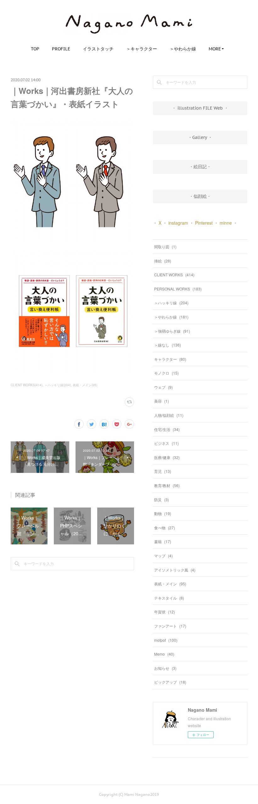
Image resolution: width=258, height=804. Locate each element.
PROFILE (61, 49)
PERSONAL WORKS (178, 288)
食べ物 (164, 527)
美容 (161, 401)
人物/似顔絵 (168, 415)
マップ (163, 555)
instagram (178, 223)
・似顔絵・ (200, 196)
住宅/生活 (167, 429)
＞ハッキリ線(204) (57, 385)
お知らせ (165, 668)
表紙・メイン (170, 583)
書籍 (162, 541)
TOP (35, 49)
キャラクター (170, 359)
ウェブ (163, 387)
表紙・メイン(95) (85, 385)
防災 (161, 499)
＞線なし (167, 344)
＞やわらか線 (183, 49)
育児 (162, 471)
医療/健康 (167, 457)
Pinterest (204, 223)
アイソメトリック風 (174, 569)
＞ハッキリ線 (171, 302)
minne (226, 223)
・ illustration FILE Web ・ (200, 108)
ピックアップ (170, 682)
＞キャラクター (141, 49)
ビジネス (166, 443)
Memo (164, 654)
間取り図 (165, 246)
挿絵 (162, 260)
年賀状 (164, 611)
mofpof (165, 640)
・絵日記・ (200, 166)
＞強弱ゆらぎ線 (172, 331)
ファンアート (170, 626)
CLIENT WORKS (174, 274)
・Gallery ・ (200, 137)
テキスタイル (169, 597)
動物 (162, 513)
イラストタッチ (98, 49)
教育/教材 (167, 485)
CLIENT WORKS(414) (26, 385)
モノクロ (166, 373)
